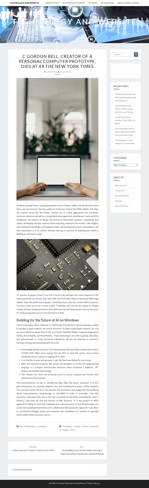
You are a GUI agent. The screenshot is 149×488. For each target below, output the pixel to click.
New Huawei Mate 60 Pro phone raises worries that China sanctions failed (125, 131)
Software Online (107, 3)
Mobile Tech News (52, 3)
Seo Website (93, 3)
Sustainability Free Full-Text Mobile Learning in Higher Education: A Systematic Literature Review (82, 450)
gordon (85, 426)
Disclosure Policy (122, 196)
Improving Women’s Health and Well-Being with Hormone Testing (124, 108)
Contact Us (119, 190)
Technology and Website (24, 2)
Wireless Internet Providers (128, 3)
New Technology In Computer (74, 3)
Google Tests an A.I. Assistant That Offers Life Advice (125, 120)
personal (94, 426)
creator (76, 426)
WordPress (80, 483)
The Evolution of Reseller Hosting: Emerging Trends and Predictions (125, 97)
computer (67, 426)
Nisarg (97, 483)
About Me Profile (122, 206)
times (72, 429)
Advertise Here (121, 185)
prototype (63, 429)
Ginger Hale (65, 72)
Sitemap (118, 201)
